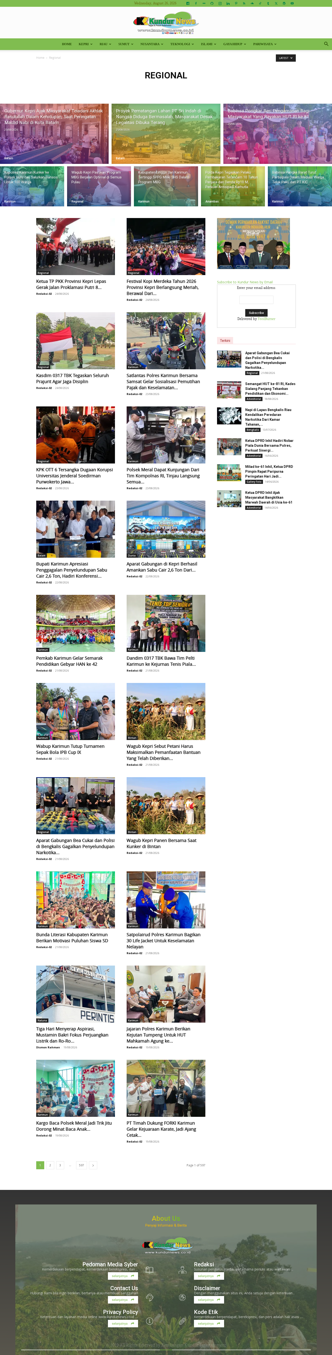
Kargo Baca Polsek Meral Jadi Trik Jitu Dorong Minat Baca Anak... (74, 1126)
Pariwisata (263, 44)
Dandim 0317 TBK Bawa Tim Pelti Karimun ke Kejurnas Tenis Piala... (161, 661)
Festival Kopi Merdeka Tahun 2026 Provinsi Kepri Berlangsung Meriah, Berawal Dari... (163, 287)
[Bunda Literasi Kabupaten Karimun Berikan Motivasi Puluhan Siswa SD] (75, 899)
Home (67, 44)
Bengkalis (253, 429)
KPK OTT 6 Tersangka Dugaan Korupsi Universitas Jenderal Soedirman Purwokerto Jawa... (74, 476)
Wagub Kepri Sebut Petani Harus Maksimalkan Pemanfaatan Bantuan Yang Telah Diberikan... (164, 752)
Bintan (132, 738)
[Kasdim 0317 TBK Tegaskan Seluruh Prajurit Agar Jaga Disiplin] (75, 340)
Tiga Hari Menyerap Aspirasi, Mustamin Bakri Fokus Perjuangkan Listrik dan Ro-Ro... (72, 1035)
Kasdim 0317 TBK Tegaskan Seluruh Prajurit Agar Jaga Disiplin (72, 378)
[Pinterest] (236, 3)
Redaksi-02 (44, 293)
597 (81, 1165)
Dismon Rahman (48, 1047)
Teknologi (180, 44)
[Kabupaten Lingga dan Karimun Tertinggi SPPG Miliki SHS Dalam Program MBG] (166, 186)
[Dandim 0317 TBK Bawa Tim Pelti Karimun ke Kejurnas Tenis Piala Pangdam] (166, 623)
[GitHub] (212, 3)
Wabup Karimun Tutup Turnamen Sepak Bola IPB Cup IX (70, 749)
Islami (206, 44)
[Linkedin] (228, 3)
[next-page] (93, 1165)
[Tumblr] (268, 3)
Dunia (132, 555)
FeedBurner (266, 319)
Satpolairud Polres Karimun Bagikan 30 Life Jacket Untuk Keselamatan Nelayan (164, 941)
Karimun (233, 158)
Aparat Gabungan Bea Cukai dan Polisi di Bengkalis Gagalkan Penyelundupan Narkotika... (75, 846)
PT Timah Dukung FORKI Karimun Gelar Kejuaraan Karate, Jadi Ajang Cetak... (161, 1129)
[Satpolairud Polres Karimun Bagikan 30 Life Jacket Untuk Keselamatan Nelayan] (166, 899)
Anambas (212, 201)
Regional (77, 201)
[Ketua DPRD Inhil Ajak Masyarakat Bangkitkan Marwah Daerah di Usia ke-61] (229, 498)
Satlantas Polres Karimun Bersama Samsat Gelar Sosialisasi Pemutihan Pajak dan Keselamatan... (163, 381)
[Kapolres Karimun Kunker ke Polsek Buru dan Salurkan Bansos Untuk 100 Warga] (32, 186)
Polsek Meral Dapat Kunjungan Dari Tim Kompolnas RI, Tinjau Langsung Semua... (163, 476)
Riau (103, 44)
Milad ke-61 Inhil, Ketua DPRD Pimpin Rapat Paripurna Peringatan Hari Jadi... (269, 471)
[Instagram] (220, 3)
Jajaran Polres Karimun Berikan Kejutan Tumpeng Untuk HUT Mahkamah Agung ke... (158, 1035)
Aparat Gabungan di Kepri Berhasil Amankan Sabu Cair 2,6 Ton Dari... (162, 567)
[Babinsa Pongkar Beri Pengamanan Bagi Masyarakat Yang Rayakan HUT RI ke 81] (277, 134)
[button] (326, 44)
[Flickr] (204, 3)
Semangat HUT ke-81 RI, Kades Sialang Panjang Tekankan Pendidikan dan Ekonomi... (270, 389)
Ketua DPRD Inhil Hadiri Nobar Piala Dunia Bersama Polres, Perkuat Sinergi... (269, 445)
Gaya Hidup (232, 44)
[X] (276, 3)
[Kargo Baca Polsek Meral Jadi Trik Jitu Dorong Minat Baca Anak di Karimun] (75, 1088)
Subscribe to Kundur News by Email (245, 282)
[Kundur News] (166, 22)
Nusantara (149, 44)
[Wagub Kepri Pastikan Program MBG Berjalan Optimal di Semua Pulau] (99, 186)
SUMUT (124, 44)
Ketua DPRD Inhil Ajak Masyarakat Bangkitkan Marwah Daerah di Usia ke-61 (268, 497)
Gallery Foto (254, 481)
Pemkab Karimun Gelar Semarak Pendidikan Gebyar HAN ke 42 (69, 661)
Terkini (225, 341)
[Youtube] (292, 3)
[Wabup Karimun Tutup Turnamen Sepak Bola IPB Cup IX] (75, 711)
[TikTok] (260, 3)
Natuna (42, 1020)
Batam (8, 158)
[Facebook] (196, 3)
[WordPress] (284, 3)
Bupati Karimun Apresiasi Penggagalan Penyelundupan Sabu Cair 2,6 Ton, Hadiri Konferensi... (71, 570)
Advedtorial (254, 399)
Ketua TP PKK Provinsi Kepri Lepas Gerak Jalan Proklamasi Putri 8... (71, 284)
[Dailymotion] (188, 3)
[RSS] (244, 3)
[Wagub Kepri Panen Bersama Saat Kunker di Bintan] (166, 805)
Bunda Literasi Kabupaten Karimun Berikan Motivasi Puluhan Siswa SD (72, 937)
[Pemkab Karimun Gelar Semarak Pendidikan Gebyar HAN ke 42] (75, 623)
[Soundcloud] (252, 3)
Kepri (84, 44)
